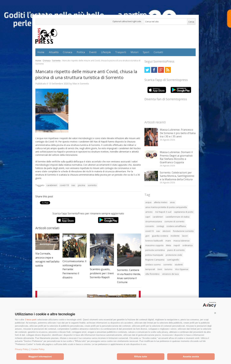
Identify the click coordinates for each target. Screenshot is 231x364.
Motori (134, 52)
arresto (149, 211)
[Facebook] (154, 70)
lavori (185, 235)
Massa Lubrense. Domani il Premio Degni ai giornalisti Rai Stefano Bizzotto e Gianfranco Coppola (176, 157)
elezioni (166, 231)
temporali (150, 269)
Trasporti (120, 52)
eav (158, 231)
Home (40, 52)
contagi (160, 226)
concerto (149, 226)
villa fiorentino (152, 274)
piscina (81, 185)
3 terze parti (30, 319)
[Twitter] (147, 70)
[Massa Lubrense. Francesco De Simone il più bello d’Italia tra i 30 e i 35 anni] (151, 145)
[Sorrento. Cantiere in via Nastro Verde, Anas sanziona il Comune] (129, 250)
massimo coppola (154, 245)
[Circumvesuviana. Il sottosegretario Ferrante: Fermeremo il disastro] (75, 246)
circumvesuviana (153, 221)
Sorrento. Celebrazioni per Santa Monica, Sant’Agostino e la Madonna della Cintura (177, 176)
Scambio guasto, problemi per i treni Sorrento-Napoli (102, 273)
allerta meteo (160, 202)
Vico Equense (181, 269)
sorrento (92, 185)
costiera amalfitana (176, 226)
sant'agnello (173, 259)
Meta (168, 245)
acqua (148, 202)
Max (74, 83)
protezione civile (174, 255)
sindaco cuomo (153, 264)
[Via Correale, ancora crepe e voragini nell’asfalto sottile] (47, 242)
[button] (215, 313)
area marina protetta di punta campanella (166, 207)
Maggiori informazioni (40, 356)
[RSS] (168, 70)
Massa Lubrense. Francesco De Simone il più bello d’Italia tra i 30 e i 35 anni (177, 133)
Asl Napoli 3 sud (163, 211)
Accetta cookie (191, 356)
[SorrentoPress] (46, 36)
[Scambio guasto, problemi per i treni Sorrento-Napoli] (102, 250)
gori (147, 235)
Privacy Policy (22, 349)
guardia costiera (160, 235)
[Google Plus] (161, 70)
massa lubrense (181, 240)
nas (73, 185)
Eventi (92, 52)
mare (168, 240)
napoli (177, 245)
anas (172, 202)
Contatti (158, 52)
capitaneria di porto (183, 211)
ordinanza (187, 245)
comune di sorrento (174, 221)
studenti (179, 264)
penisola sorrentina (155, 250)
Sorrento (56, 60)
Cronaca (67, 52)
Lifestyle (106, 52)
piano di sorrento (176, 250)
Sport (146, 52)
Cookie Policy (37, 349)
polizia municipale (154, 255)
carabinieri (52, 185)
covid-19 (64, 185)
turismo (168, 269)
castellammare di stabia (177, 216)
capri (147, 216)
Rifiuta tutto (140, 356)
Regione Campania (154, 259)
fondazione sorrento (183, 231)
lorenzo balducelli (154, 240)
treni (160, 269)
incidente (175, 235)
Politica (81, 52)
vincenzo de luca (170, 274)
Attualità (53, 52)
